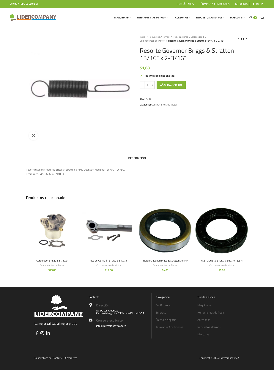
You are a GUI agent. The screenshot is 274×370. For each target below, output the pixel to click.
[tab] (137, 156)
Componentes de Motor (152, 40)
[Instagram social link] (257, 3)
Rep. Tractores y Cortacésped (188, 37)
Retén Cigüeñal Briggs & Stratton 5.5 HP (222, 260)
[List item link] (175, 305)
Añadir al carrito (171, 85)
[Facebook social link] (253, 3)
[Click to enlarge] (33, 135)
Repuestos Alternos (159, 37)
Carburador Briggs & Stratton (52, 260)
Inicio (143, 37)
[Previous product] (239, 39)
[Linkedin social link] (262, 3)
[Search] (262, 17)
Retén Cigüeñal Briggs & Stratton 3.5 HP (165, 260)
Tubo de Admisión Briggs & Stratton (108, 260)
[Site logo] (33, 17)
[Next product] (246, 39)
